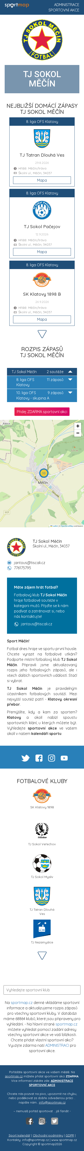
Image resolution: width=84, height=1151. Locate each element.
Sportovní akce (64, 10)
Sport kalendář (19, 1135)
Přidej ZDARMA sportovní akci (42, 411)
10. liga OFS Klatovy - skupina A (39, 395)
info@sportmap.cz (52, 1102)
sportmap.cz (22, 1002)
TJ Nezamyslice (42, 942)
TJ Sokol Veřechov (42, 844)
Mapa (42, 180)
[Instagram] (42, 1120)
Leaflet (55, 526)
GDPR (70, 1135)
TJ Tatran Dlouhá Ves (42, 911)
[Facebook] (30, 1120)
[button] (44, 473)
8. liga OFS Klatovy (39, 382)
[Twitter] (54, 1120)
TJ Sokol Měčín (37, 371)
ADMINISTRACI (57, 1045)
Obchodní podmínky (48, 1135)
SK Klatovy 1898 (42, 807)
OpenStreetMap (67, 526)
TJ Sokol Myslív (42, 877)
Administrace (66, 4)
